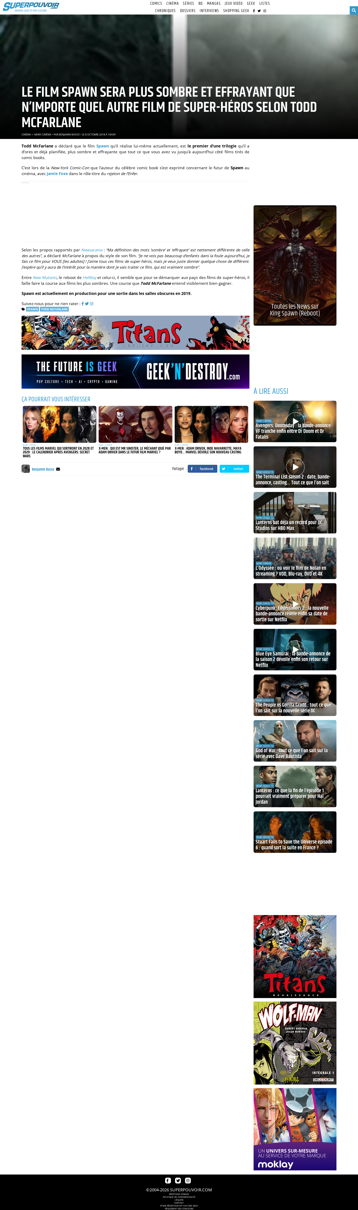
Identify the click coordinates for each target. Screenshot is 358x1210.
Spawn (32, 309)
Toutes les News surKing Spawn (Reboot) (295, 310)
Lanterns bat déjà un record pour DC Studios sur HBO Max (289, 525)
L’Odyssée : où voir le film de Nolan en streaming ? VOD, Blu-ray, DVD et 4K (291, 571)
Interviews (209, 11)
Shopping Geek (236, 11)
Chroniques (165, 11)
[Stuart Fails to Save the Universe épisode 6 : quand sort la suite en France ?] (295, 832)
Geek (251, 3)
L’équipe (179, 1199)
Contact (179, 1202)
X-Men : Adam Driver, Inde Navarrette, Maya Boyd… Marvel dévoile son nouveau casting (208, 450)
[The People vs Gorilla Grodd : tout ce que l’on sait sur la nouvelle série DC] (295, 695)
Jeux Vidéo (234, 3)
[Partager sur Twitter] (234, 469)
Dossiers (188, 11)
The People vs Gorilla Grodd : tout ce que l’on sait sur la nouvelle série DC (293, 708)
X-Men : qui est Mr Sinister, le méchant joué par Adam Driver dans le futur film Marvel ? (135, 450)
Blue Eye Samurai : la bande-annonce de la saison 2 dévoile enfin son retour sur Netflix (293, 659)
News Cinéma (42, 134)
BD (200, 3)
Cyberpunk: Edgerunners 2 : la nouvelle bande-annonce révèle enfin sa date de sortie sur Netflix (292, 614)
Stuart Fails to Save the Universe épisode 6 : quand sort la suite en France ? (294, 845)
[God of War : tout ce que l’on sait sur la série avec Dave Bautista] (295, 741)
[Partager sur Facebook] (203, 469)
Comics (156, 3)
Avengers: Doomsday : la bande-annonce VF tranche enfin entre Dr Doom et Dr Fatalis (293, 431)
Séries (188, 3)
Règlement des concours (179, 1208)
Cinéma (172, 3)
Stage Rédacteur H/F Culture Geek (179, 1205)
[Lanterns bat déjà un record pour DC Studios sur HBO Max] (295, 512)
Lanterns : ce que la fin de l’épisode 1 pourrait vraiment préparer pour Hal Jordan (290, 796)
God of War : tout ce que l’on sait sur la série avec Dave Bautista (292, 754)
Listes (264, 3)
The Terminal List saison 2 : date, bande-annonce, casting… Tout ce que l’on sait (293, 480)
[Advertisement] (135, 212)
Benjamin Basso (69, 134)
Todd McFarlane (54, 309)
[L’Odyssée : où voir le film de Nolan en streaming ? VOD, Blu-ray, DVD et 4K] (295, 558)
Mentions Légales (179, 1194)
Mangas (214, 3)
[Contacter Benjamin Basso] (58, 469)
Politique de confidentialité (179, 1196)
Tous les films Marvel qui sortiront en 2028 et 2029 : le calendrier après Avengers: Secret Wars (58, 452)
